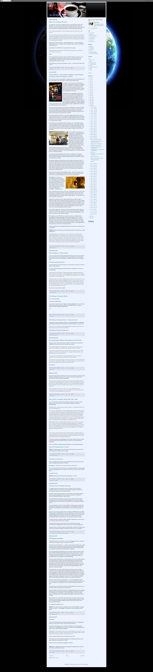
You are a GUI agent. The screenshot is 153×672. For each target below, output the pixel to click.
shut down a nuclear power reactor (64, 388)
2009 (91, 102)
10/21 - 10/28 (93, 123)
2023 (91, 79)
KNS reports (57, 449)
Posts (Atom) (56, 657)
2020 (91, 84)
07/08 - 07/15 (93, 171)
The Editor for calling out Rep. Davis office (61, 444)
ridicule (66, 462)
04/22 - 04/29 (93, 189)
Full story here (52, 364)
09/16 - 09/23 (93, 131)
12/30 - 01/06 (93, 106)
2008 (91, 103)
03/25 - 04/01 (93, 196)
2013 (91, 95)
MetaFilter (91, 46)
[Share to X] (70, 67)
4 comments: (62, 650)
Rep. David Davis (54, 334)
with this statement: (63, 628)
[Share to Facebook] (71, 67)
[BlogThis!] (69, 67)
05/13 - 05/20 (93, 184)
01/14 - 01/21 (93, 212)
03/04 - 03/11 (93, 201)
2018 (91, 87)
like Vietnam (58, 301)
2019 (91, 85)
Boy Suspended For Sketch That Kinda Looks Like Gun (65, 340)
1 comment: (62, 67)
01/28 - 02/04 (93, 209)
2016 (91, 90)
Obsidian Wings (92, 37)
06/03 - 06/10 (93, 179)
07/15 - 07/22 (93, 169)
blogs (53, 480)
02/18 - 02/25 (93, 204)
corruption (53, 533)
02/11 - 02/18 (93, 205)
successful (57, 298)
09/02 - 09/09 (93, 134)
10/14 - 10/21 (93, 124)
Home (67, 655)
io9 (90, 58)
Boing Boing (91, 47)
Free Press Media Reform (93, 53)
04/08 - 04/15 (93, 192)
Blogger (87, 664)
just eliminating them (73, 322)
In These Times (92, 38)
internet (56, 614)
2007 (91, 105)
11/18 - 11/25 (93, 116)
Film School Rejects (92, 64)
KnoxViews (91, 40)
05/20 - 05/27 (93, 183)
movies (55, 247)
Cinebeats (91, 65)
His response (52, 465)
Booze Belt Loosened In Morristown (56, 262)
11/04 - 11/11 (93, 120)
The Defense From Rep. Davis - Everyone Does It (63, 320)
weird (53, 369)
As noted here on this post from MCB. (65, 556)
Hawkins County (61, 533)
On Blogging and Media (56, 538)
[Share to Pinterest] (72, 67)
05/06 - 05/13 (93, 186)
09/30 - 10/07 (93, 128)
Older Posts (83, 655)
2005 (91, 217)
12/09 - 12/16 (93, 111)
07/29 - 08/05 (93, 166)
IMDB (90, 68)
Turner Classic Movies (93, 67)
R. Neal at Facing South (64, 378)
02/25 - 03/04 (93, 202)
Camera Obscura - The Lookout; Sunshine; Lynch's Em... (95, 141)
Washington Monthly (93, 35)
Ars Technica (91, 49)
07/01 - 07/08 (93, 173)
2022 (91, 81)
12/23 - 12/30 (93, 108)
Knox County (66, 533)
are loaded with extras (66, 219)
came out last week (67, 234)
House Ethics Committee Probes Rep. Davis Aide (63, 399)
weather (53, 395)
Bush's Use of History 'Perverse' (58, 22)
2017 (91, 89)
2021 (91, 82)
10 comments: (62, 246)
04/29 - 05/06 (93, 187)
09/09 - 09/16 (93, 133)
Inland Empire (52, 177)
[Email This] (68, 67)
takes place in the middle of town (72, 646)
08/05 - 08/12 (93, 165)
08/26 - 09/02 (93, 136)
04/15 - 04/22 (93, 191)
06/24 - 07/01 (93, 174)
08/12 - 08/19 (93, 163)
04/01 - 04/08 (93, 194)
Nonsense (52, 619)
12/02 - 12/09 (93, 113)
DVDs (53, 247)
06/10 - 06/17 (93, 178)
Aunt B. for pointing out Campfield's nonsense (62, 642)
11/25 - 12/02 (93, 115)
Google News (91, 32)
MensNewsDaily (52, 404)
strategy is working (67, 303)
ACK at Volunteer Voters (58, 446)
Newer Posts (51, 655)
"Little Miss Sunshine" (78, 123)
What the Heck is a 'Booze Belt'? (58, 253)
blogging (53, 614)
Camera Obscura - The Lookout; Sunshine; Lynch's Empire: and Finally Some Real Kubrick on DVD (66, 75)
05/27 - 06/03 (93, 181)
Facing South (91, 41)
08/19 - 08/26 (93, 137)
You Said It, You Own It (56, 459)
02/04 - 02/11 (93, 207)
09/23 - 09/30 (93, 129)
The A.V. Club (91, 59)
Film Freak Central (92, 62)
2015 (91, 92)
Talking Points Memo (93, 52)
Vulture (90, 61)
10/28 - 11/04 (93, 121)
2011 (91, 99)
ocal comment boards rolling (63, 268)
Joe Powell (97, 22)
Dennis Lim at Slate (57, 230)
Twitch (90, 69)
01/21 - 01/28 (93, 210)
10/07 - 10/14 (93, 126)
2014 (91, 94)
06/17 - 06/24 (93, 176)
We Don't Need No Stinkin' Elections (60, 486)
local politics (54, 292)
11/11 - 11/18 (93, 118)
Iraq (52, 69)
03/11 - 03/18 (93, 199)
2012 (91, 97)
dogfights (53, 652)
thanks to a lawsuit (73, 511)
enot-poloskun (78, 664)
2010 (91, 100)
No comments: (62, 314)
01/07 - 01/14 (93, 214)
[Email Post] (66, 67)
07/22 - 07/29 (93, 168)
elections (57, 533)
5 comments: (63, 367)
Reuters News (91, 34)
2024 (91, 77)
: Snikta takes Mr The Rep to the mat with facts (62, 475)
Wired (90, 50)
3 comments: (62, 291)
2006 (91, 216)
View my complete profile (92, 28)
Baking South (53, 373)
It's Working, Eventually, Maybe (58, 296)
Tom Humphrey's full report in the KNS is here (58, 330)
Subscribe (90, 72)
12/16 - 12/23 (93, 110)
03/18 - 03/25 (93, 197)
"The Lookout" (66, 93)
